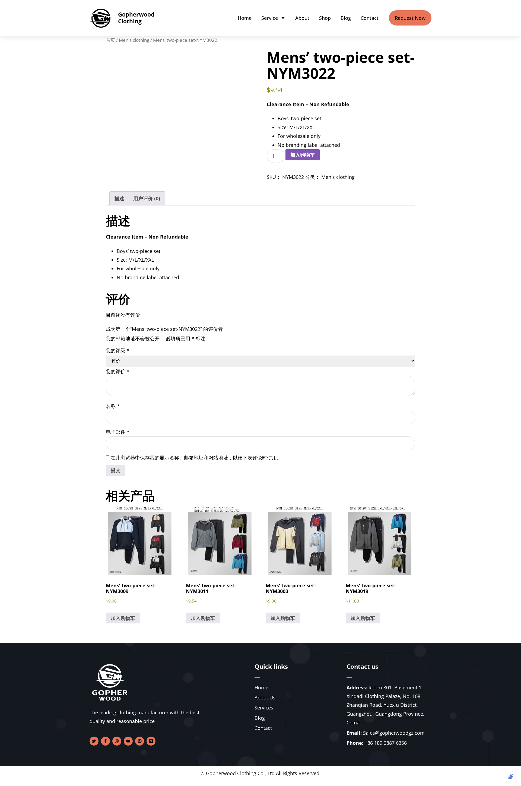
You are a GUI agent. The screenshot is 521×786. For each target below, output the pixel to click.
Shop (325, 18)
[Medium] (151, 741)
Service (269, 18)
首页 (110, 40)
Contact (370, 18)
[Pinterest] (139, 741)
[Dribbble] (116, 741)
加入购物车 (302, 154)
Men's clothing (134, 40)
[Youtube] (128, 741)
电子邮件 (117, 432)
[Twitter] (94, 741)
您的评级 (117, 350)
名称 (113, 406)
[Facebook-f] (105, 741)
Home (245, 18)
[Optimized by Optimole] (511, 777)
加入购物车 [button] (123, 618)
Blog (346, 18)
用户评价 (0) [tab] (146, 198)
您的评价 (117, 371)
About (302, 18)
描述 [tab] (119, 198)
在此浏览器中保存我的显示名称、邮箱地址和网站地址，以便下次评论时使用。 (196, 457)
